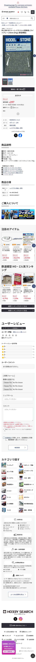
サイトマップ (18, 654)
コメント (6, 406)
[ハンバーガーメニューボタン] (33, 12)
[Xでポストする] (16, 135)
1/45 (17, 122)
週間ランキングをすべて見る (17, 306)
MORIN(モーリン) (15, 120)
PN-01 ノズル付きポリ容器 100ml (13, 173)
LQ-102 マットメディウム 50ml (12, 168)
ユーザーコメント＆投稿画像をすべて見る (13, 328)
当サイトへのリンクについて (26, 651)
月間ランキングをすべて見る (17, 310)
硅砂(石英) (13, 125)
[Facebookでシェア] (20, 135)
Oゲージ (12, 122)
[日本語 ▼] (18, 12)
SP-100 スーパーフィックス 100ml (13, 171)
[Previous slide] (1, 55)
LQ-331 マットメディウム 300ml (12, 169)
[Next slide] (34, 55)
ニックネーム (8, 395)
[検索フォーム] (28, 12)
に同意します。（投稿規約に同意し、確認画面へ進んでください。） (18, 439)
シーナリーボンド (8, 174)
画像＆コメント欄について (19, 332)
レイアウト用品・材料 (16, 128)
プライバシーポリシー (26, 648)
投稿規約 (8, 438)
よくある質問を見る (17, 594)
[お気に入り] (22, 12)
